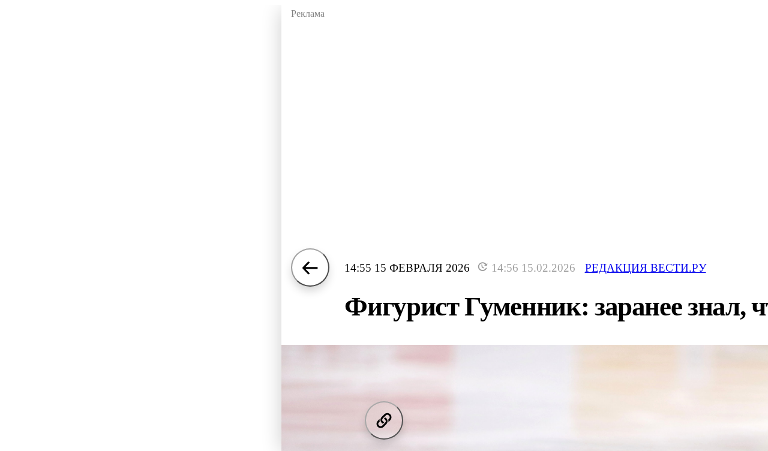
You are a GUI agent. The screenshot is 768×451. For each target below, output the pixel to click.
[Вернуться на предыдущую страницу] (310, 267)
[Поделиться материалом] (384, 420)
